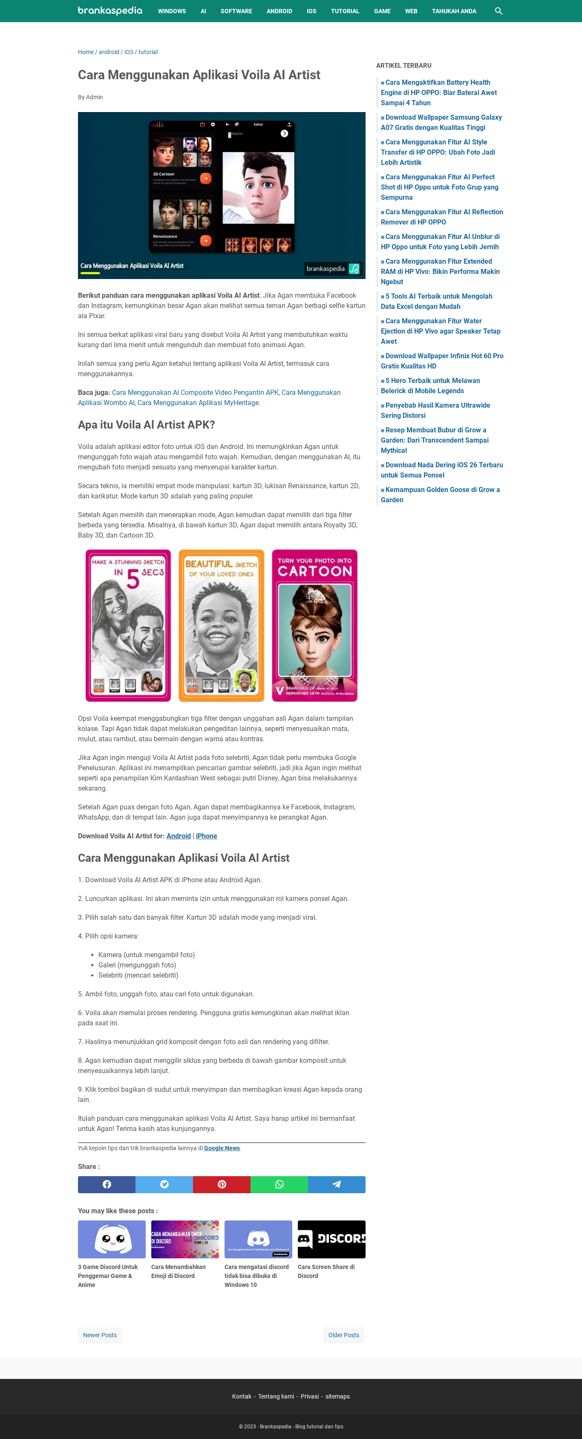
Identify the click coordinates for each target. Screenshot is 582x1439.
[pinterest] (222, 1184)
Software (236, 11)
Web (411, 11)
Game (382, 11)
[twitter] (164, 1184)
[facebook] (106, 1184)
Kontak (241, 1396)
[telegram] (337, 1184)
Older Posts (343, 1335)
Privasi (310, 1396)
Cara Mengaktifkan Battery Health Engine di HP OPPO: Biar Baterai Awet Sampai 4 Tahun (439, 92)
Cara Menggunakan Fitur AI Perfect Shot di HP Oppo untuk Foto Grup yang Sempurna (439, 187)
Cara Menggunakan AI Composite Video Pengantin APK (195, 393)
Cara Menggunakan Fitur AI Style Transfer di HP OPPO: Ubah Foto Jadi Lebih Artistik (438, 152)
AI (203, 11)
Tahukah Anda (454, 11)
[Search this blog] (499, 11)
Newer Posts (100, 1335)
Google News (222, 1148)
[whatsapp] (279, 1184)
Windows (172, 11)
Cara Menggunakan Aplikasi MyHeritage (198, 403)
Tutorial (345, 11)
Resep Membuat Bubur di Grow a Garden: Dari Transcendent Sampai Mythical (435, 440)
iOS (312, 11)
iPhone (206, 836)
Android (279, 11)
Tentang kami (276, 1396)
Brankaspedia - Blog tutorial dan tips (301, 1427)
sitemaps (338, 1396)
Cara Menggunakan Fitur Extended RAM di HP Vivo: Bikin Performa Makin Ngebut (440, 271)
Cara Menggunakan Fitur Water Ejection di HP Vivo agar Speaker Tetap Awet (441, 331)
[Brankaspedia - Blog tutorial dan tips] (110, 11)
